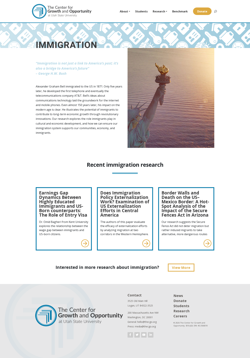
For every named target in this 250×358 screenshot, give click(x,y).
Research (159, 11)
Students (141, 11)
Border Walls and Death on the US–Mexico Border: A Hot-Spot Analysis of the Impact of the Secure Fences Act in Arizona (185, 204)
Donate (202, 11)
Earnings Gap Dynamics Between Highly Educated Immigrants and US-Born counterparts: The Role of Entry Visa (63, 204)
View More (181, 267)
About (124, 11)
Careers (180, 316)
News (178, 295)
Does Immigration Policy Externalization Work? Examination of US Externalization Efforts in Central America (124, 204)
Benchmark (180, 11)
